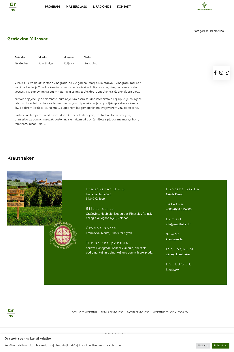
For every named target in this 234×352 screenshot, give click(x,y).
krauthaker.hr (174, 239)
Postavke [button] (203, 345)
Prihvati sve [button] (220, 345)
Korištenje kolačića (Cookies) (170, 312)
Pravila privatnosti (112, 312)
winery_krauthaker (178, 254)
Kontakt (124, 6)
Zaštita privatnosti (138, 312)
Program (52, 6)
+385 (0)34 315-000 (179, 209)
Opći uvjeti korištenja (84, 312)
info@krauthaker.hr (178, 224)
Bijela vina (217, 31)
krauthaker (173, 269)
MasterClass (76, 6)
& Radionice (102, 6)
